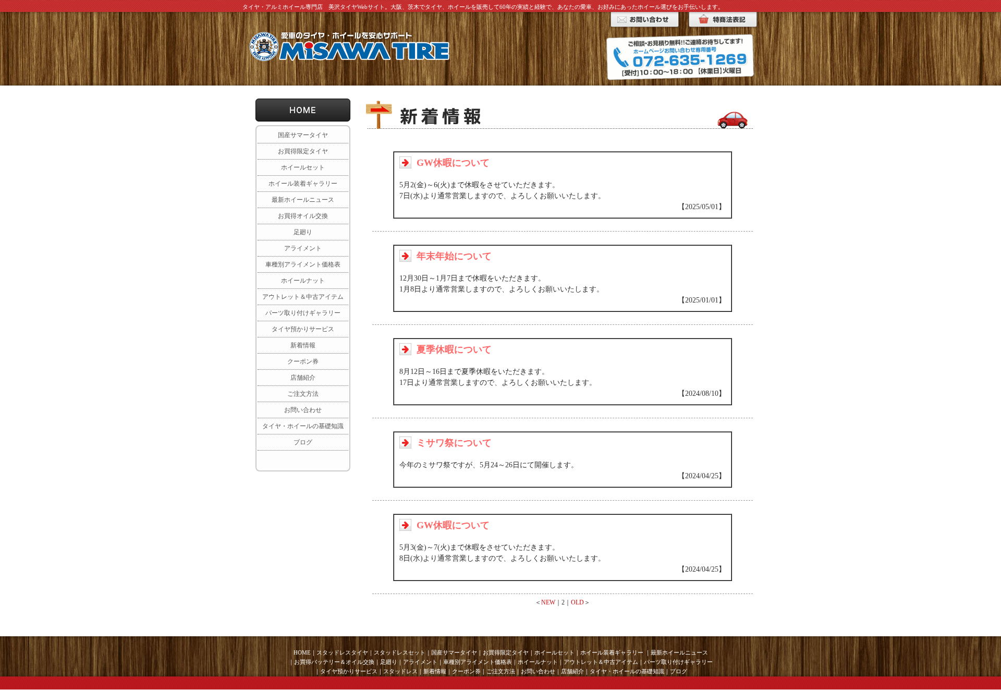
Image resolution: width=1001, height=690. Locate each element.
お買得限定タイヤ (303, 151)
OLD (577, 602)
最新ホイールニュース (303, 199)
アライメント (303, 248)
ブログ (303, 442)
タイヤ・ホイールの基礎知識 (303, 426)
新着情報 (302, 345)
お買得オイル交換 (303, 216)
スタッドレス (400, 671)
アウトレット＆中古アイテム (303, 296)
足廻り (303, 232)
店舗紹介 (302, 377)
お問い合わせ (303, 410)
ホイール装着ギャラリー (302, 183)
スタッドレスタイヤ (342, 652)
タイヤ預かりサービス (303, 329)
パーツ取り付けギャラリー (302, 313)
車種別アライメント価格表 (302, 264)
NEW (548, 602)
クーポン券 (303, 361)
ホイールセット (303, 167)
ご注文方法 (303, 393)
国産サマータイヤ (303, 135)
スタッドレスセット (399, 652)
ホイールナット (303, 280)
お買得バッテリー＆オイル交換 (334, 662)
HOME (302, 652)
